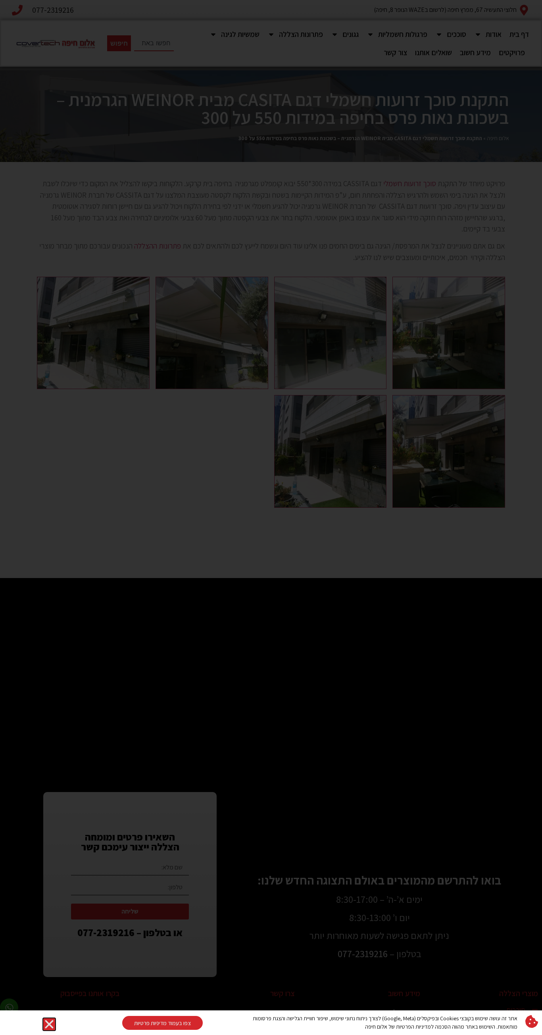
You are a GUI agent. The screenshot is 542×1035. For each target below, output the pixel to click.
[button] (49, 1024)
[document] (271, 517)
